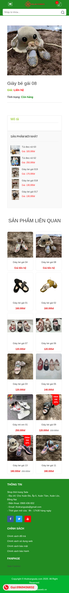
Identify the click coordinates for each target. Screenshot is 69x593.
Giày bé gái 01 (20, 303)
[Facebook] (10, 519)
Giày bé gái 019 (30, 169)
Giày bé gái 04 (20, 262)
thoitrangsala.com (33, 579)
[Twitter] (19, 519)
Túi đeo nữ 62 (29, 158)
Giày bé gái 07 (20, 343)
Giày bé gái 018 (30, 180)
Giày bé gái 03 (20, 384)
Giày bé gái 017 (30, 191)
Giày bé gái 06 (48, 343)
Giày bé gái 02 (48, 303)
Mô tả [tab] (15, 119)
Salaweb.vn (41, 589)
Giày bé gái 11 (49, 465)
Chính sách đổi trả (16, 536)
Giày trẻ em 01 (20, 424)
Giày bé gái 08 (48, 262)
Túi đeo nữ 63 (29, 147)
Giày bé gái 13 (20, 465)
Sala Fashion (14, 566)
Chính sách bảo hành (18, 551)
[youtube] (28, 519)
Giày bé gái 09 (48, 424)
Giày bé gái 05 (48, 384)
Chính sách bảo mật (17, 546)
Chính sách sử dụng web (20, 541)
